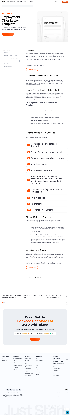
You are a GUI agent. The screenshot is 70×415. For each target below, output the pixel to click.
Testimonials (15, 363)
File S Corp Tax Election (28, 378)
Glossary (54, 373)
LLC (2, 358)
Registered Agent (27, 358)
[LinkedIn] (16, 390)
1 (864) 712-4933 (58, 361)
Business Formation (11, 1)
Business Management (21, 1)
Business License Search (28, 373)
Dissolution (26, 371)
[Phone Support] (56, 2)
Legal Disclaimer (56, 372)
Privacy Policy (55, 370)
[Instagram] (7, 390)
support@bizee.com (58, 363)
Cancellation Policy (56, 368)
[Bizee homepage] (3, 2)
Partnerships (38, 372)
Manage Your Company (40, 362)
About (37, 369)
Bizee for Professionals (40, 370)
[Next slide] (66, 302)
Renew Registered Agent (17, 358)
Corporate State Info (16, 369)
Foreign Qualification (28, 368)
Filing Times (15, 360)
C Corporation (4, 362)
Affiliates (37, 374)
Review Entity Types (39, 360)
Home (37, 358)
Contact (54, 366)
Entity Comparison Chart (17, 365)
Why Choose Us (16, 362)
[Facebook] (10, 390)
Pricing (37, 365)
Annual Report (26, 360)
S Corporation (4, 360)
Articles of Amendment (28, 370)
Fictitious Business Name (28, 377)
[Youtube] (20, 390)
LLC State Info (15, 367)
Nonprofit (3, 363)
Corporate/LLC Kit (16, 370)
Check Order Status (39, 363)
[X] (13, 390)
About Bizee (30, 1)
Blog (36, 367)
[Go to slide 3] (4, 302)
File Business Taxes (27, 375)
